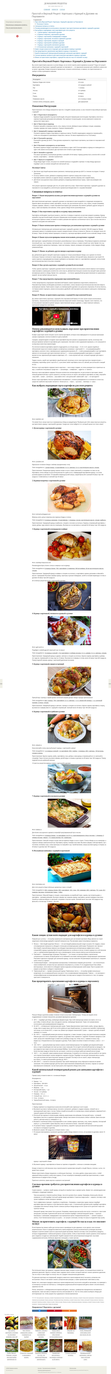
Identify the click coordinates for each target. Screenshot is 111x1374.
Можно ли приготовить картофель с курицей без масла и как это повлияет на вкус (61, 57)
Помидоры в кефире (41, 1302)
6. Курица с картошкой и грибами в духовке (50, 43)
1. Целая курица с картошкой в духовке (49, 32)
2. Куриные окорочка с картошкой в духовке (51, 34)
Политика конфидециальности (44, 1370)
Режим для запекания (53, 1304)
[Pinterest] (54, 1311)
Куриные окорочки (94, 1299)
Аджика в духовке (51, 1302)
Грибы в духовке (58, 1302)
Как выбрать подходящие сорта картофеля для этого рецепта (55, 30)
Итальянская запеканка (76, 1302)
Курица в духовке (96, 1302)
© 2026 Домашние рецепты (12, 1368)
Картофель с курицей (68, 1299)
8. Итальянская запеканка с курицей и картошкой (52, 47)
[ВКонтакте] (39, 1311)
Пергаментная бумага (58, 1299)
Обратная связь (73, 1368)
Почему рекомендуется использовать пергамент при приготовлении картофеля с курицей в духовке (67, 28)
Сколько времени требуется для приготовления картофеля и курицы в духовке (60, 55)
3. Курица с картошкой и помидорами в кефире (52, 36)
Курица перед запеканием (88, 1297)
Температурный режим (43, 1304)
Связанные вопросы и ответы (44, 26)
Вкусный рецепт (40, 1297)
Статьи (62, 9)
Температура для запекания (38, 1299)
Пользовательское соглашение (49, 1368)
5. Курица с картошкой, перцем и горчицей (50, 41)
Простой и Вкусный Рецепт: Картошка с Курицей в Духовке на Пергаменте (59, 22)
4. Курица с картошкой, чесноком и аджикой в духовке (54, 39)
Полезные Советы (43, 24)
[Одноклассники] (69, 1311)
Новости (55, 9)
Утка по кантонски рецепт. (14, 28)
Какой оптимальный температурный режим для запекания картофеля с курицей (61, 53)
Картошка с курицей (49, 1297)
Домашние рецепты (55, 3)
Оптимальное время (99, 1297)
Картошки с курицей (77, 1297)
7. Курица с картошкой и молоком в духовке (51, 45)
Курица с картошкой (85, 1299)
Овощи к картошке (49, 1299)
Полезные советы (69, 1297)
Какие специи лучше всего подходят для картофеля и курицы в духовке (58, 49)
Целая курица (77, 1299)
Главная (47, 9)
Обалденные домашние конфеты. (16, 25)
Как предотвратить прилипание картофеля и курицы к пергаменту (56, 51)
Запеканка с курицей (86, 1302)
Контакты (40, 1368)
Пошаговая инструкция (59, 1297)
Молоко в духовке (67, 1302)
